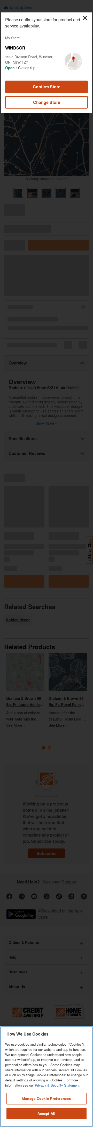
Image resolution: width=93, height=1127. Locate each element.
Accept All (46, 1113)
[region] (46, 1076)
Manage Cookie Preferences (46, 1098)
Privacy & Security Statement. (58, 1085)
